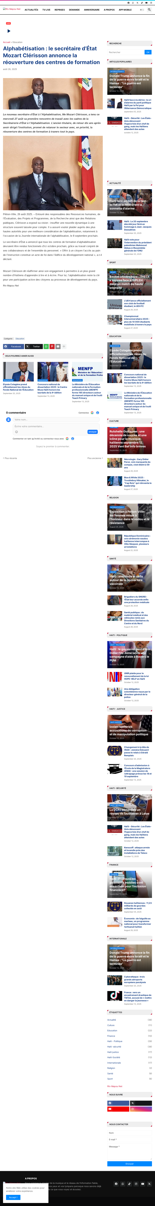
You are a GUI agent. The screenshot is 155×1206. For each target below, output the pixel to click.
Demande (74, 9)
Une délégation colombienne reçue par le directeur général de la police (137, 693)
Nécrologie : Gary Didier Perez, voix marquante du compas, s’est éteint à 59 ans (137, 463)
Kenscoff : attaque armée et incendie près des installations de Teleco (137, 850)
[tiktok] (142, 3)
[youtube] (146, 3)
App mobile (125, 9)
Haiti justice (129, 1052)
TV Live (46, 9)
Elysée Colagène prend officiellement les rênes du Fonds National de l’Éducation (18, 387)
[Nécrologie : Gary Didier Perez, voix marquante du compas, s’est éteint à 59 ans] (114, 463)
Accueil (6, 42)
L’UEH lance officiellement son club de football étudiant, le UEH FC (137, 303)
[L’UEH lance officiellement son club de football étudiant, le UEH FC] (114, 304)
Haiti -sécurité (129, 1046)
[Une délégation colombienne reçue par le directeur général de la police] (114, 692)
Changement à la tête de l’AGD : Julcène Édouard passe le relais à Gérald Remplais (136, 751)
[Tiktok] (118, 1115)
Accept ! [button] (13, 1197)
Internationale (129, 1062)
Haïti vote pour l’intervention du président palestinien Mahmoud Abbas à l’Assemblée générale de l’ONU (138, 245)
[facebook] (128, 3)
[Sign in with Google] (92, 413)
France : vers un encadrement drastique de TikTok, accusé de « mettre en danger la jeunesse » (138, 996)
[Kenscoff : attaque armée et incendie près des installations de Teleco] (114, 851)
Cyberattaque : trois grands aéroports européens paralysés (135, 979)
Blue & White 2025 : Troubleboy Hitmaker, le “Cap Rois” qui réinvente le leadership (138, 481)
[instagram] (151, 3)
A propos (109, 9)
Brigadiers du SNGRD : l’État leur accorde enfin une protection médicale (136, 599)
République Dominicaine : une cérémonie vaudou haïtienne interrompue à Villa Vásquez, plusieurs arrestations (137, 541)
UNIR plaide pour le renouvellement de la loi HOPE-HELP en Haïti (136, 676)
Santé (129, 1073)
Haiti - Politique (129, 1041)
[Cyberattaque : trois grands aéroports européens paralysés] (114, 980)
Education (17, 42)
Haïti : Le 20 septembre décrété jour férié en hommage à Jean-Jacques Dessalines (138, 225)
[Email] (58, 346)
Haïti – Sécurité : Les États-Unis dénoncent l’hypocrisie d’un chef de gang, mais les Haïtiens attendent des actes (138, 123)
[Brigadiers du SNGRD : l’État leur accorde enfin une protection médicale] (114, 600)
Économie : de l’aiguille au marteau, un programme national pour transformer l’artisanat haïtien (137, 922)
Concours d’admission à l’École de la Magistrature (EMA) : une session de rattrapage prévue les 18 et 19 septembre (138, 771)
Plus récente (11, 458)
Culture (129, 1025)
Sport (129, 1078)
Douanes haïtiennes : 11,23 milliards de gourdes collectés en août (138, 906)
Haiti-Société (129, 1057)
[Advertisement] (53, 312)
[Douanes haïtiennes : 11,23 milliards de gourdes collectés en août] (114, 906)
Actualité (129, 1019)
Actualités (31, 9)
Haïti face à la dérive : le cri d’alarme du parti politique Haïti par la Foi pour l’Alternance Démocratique (137, 104)
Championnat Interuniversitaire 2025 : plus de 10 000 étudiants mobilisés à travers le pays (138, 320)
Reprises (60, 9)
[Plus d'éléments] (63, 346)
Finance (129, 1036)
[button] (142, 9)
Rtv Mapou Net (114, 1086)
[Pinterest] (52, 346)
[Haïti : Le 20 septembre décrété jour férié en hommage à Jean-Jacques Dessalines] (114, 225)
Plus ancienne (94, 458)
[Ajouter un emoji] (16, 432)
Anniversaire (92, 9)
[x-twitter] (137, 3)
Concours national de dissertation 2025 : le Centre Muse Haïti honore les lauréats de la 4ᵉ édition (52, 388)
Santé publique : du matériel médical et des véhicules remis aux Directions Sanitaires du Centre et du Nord (136, 618)
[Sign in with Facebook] (98, 413)
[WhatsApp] (46, 346)
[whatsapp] (133, 3)
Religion (129, 1068)
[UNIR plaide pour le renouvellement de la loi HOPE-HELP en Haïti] (114, 677)
